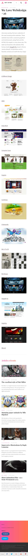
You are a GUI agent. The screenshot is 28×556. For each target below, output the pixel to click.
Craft (3, 410)
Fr (16, 2)
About (3, 524)
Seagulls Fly (13, 47)
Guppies (4, 175)
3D (2, 475)
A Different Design (7, 76)
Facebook (5, 534)
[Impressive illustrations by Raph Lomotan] (14, 434)
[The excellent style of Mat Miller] (14, 371)
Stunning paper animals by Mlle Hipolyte (14, 413)
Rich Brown (5, 274)
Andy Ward (5, 126)
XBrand (4, 348)
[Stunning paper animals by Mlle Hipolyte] (14, 401)
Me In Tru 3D (5, 249)
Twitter (5, 538)
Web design (5, 7)
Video (5, 475)
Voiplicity (4, 323)
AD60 (3, 101)
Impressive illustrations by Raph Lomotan (14, 446)
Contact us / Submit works (8, 527)
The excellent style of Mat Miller (14, 382)
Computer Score (6, 150)
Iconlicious (5, 200)
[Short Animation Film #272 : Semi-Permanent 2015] (14, 466)
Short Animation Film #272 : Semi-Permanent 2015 (12, 478)
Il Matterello (5, 224)
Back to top (23, 551)
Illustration (5, 379)
